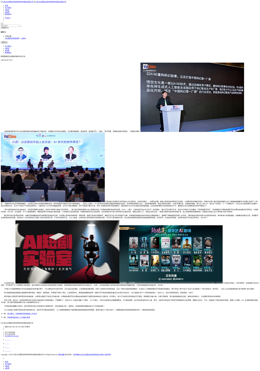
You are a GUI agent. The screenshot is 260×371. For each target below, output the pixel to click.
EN (9, 18)
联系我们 (8, 14)
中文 (6, 18)
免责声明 (107, 354)
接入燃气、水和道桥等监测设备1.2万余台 (22, 313)
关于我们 (8, 8)
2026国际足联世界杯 (12, 38)
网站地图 (61, 354)
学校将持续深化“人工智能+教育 (18, 317)
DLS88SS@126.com (12, 336)
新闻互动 (4, 42)
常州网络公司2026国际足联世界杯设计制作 (88, 354)
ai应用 (7, 12)
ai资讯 (7, 10)
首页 (6, 5)
